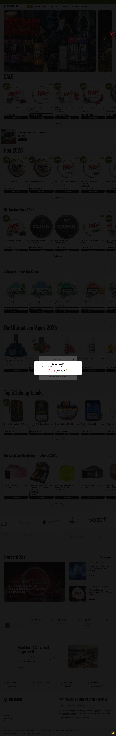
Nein (51, 371)
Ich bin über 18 (61, 371)
